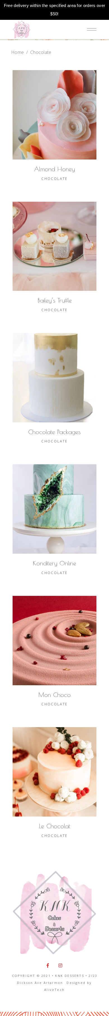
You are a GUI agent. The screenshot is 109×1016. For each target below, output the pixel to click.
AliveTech (54, 990)
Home (17, 52)
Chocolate (54, 178)
